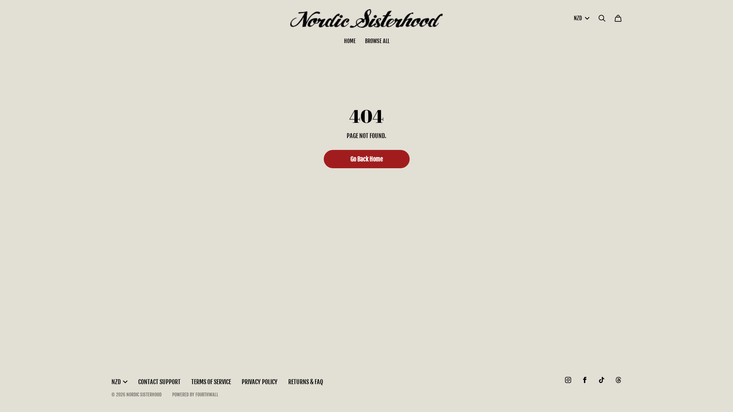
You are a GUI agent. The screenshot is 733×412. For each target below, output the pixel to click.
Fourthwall (206, 395)
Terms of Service (211, 382)
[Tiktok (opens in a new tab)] (601, 380)
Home (350, 41)
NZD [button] (578, 18)
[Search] (602, 18)
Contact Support (159, 382)
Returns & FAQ (305, 382)
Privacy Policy (260, 382)
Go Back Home (366, 159)
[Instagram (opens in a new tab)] (568, 380)
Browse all (377, 41)
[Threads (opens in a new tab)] (618, 380)
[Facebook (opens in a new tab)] (584, 380)
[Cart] (618, 18)
